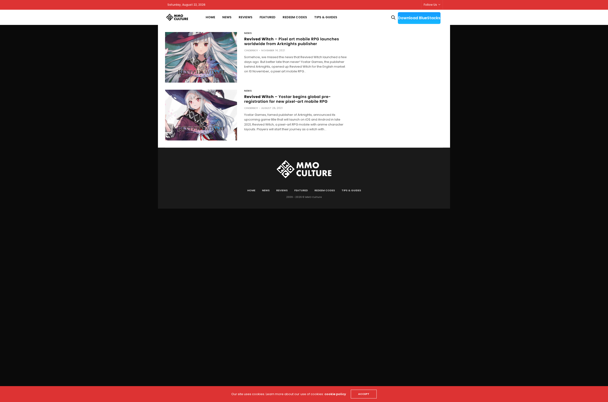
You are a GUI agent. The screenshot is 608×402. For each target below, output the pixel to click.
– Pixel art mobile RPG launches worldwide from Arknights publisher (291, 41)
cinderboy (251, 50)
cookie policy (335, 394)
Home (210, 17)
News (227, 17)
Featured (268, 17)
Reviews (245, 17)
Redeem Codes (295, 17)
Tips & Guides (325, 17)
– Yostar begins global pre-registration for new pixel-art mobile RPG (287, 99)
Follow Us (430, 5)
